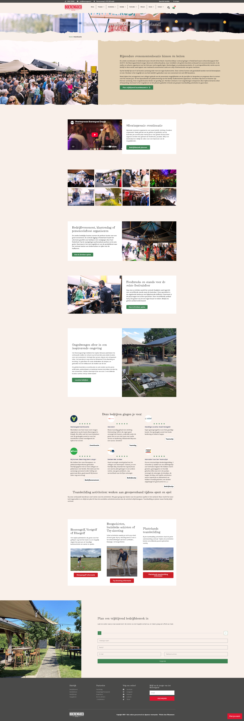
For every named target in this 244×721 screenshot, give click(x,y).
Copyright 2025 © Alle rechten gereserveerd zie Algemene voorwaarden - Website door (141, 714)
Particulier (132, 7)
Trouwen (100, 7)
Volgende (162, 661)
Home (92, 7)
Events (150, 7)
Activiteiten (111, 7)
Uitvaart (142, 7)
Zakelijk (122, 7)
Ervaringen (176, 1)
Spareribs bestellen (164, 1)
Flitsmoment (170, 714)
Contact (160, 7)
